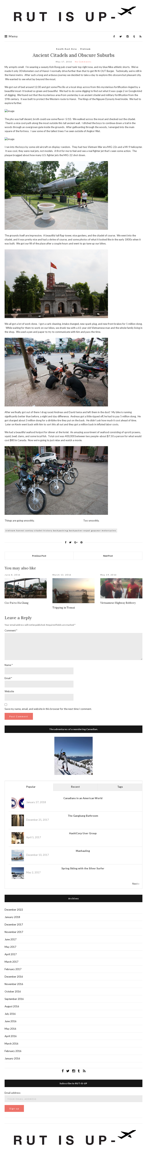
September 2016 (14, 998)
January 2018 (12, 917)
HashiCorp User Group (83, 833)
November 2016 (14, 984)
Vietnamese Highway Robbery (118, 603)
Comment (11, 630)
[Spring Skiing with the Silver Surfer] (17, 873)
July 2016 (10, 1013)
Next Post (108, 556)
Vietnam (85, 49)
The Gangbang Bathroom (83, 815)
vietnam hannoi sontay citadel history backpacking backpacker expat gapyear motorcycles (61, 530)
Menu (13, 36)
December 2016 (14, 976)
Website (9, 691)
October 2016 (13, 991)
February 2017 (13, 969)
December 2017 (14, 924)
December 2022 (14, 909)
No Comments (83, 61)
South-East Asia (66, 49)
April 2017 (11, 954)
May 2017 (10, 946)
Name (9, 665)
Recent (75, 786)
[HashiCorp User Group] (17, 837)
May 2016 (10, 1028)
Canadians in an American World (82, 798)
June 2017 (10, 939)
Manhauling (83, 850)
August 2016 (12, 1006)
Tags (120, 786)
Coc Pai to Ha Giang (17, 603)
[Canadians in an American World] (17, 802)
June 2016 (10, 1021)
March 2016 (11, 1043)
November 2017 (14, 931)
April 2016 (11, 1036)
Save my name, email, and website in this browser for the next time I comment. (48, 708)
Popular (31, 786)
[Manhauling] (17, 855)
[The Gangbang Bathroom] (17, 820)
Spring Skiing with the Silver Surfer (82, 868)
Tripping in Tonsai (63, 607)
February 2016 (13, 1051)
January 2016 (12, 1058)
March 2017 (11, 961)
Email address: (13, 1092)
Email (8, 678)
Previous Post (39, 556)
